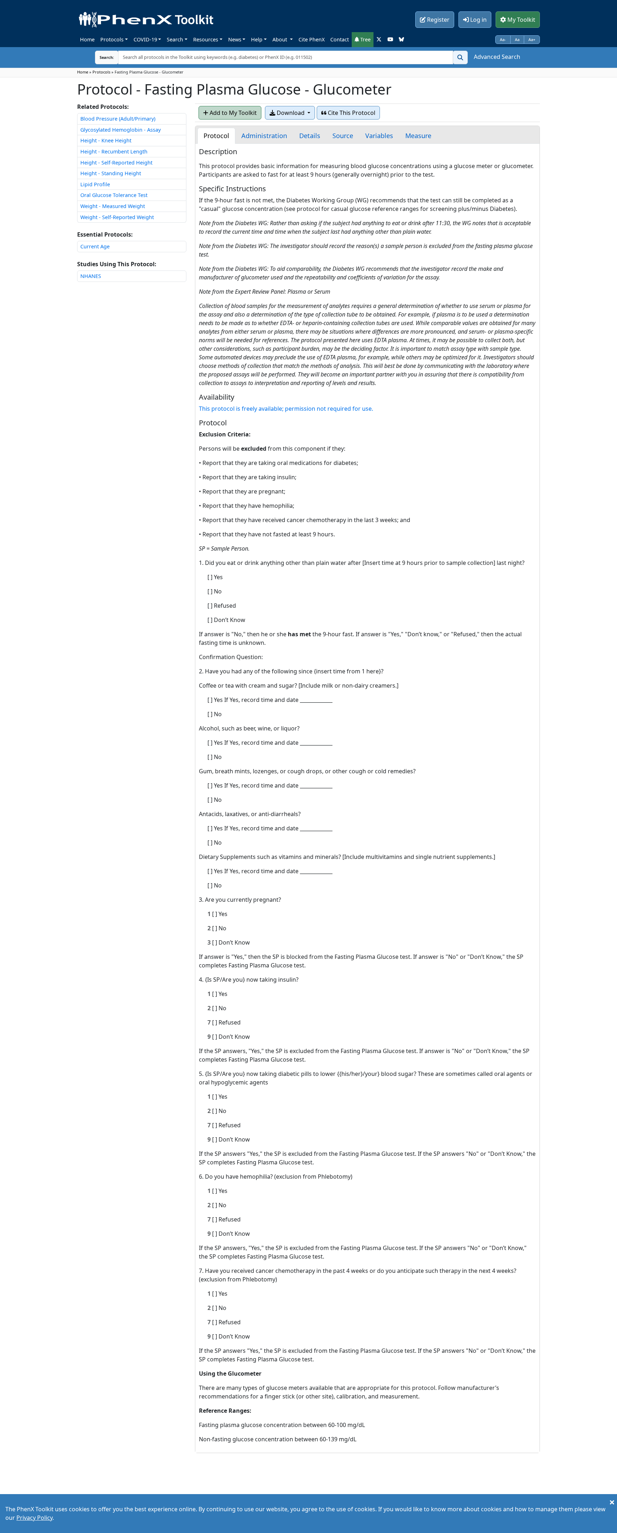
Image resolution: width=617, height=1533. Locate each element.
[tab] (216, 136)
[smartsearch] (460, 57)
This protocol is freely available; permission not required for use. (286, 409)
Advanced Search (497, 57)
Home (87, 39)
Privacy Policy (34, 1518)
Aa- (503, 39)
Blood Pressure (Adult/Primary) (117, 118)
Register (438, 20)
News (234, 39)
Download (290, 113)
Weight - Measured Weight (112, 206)
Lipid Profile (95, 184)
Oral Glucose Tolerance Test (113, 195)
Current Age (95, 246)
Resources (205, 39)
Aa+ (531, 39)
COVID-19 (145, 39)
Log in (478, 20)
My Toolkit (520, 20)
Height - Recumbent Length (113, 151)
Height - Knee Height (105, 140)
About (280, 39)
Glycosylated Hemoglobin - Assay (120, 129)
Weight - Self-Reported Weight (117, 217)
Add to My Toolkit (232, 113)
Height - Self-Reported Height (116, 162)
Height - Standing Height (110, 173)
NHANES (90, 276)
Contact (339, 39)
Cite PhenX (312, 39)
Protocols (112, 39)
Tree (365, 39)
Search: (101, 57)
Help (256, 39)
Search (175, 39)
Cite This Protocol (350, 113)
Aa (517, 39)
